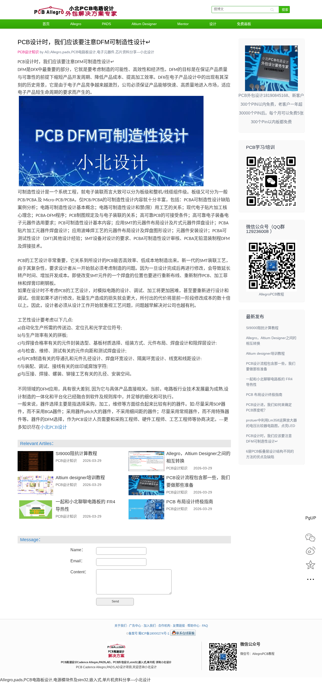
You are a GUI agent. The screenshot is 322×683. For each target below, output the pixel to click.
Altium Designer (144, 24)
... (310, 578)
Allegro (75, 24)
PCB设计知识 (28, 52)
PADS (106, 24)
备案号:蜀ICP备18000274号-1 (149, 633)
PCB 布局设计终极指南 (189, 501)
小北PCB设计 (53, 427)
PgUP (310, 518)
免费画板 (244, 24)
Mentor (183, 24)
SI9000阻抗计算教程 (76, 453)
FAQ (205, 626)
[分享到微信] (310, 538)
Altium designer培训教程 (80, 477)
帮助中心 (193, 626)
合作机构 (164, 626)
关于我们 (120, 626)
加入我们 (150, 626)
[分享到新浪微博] (310, 552)
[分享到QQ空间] (310, 565)
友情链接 (179, 626)
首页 (46, 24)
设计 (212, 24)
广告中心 (135, 626)
